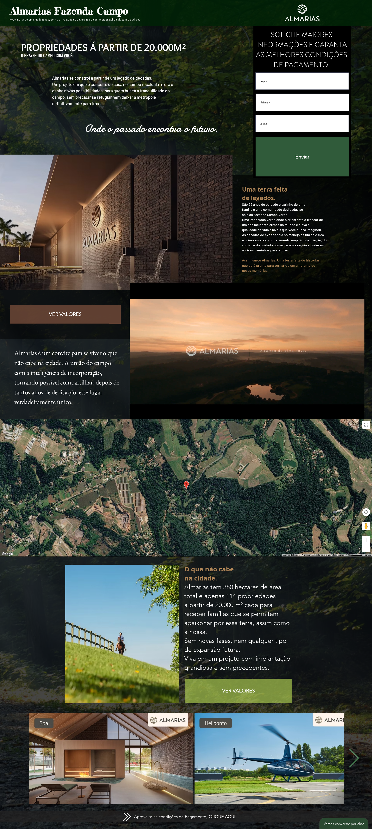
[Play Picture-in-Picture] (352, 414)
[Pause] (134, 414)
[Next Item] (354, 758)
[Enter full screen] (359, 414)
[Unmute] (141, 414)
